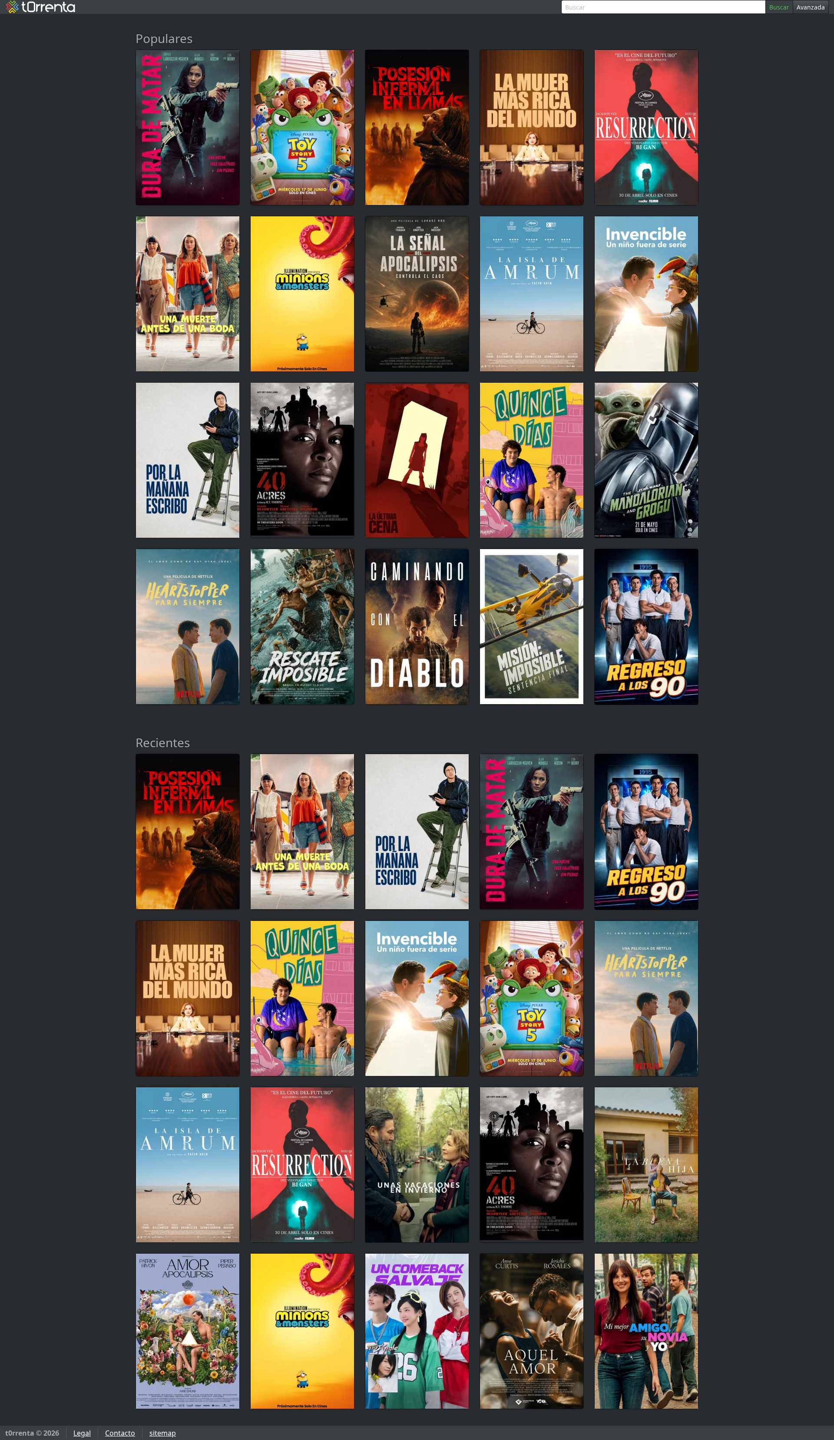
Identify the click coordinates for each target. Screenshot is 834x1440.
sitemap (162, 1433)
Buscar (779, 7)
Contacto (120, 1433)
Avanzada (811, 7)
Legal (82, 1433)
